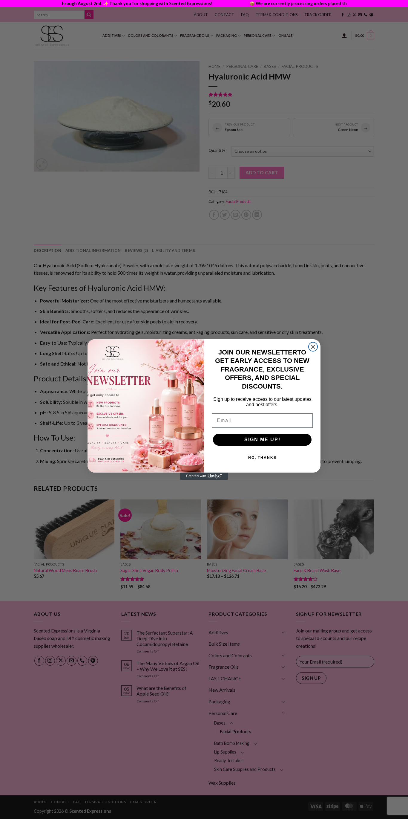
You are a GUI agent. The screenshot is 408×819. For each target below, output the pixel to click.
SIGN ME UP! (262, 439)
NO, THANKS (262, 458)
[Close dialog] (313, 346)
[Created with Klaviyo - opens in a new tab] (204, 476)
